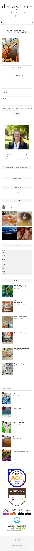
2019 (3, 262)
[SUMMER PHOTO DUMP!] (6, 455)
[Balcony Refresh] (6, 398)
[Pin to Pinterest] (18, 67)
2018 (3, 264)
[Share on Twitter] (17, 67)
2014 (3, 273)
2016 (3, 269)
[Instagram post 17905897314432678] (9, 234)
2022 (3, 255)
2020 (3, 259)
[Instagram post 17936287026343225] (24, 218)
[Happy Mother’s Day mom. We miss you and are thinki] (24, 234)
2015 (3, 271)
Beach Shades (17, 408)
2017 (3, 266)
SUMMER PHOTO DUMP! (21, 451)
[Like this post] (13, 67)
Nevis (14, 437)
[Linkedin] (18, 16)
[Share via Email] (20, 67)
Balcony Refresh (18, 394)
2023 (3, 253)
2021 (3, 257)
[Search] (32, 22)
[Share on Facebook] (15, 67)
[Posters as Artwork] (6, 427)
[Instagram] (15, 16)
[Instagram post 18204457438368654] (9, 218)
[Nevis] (6, 441)
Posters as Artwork (18, 422)
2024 (3, 250)
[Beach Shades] (6, 412)
